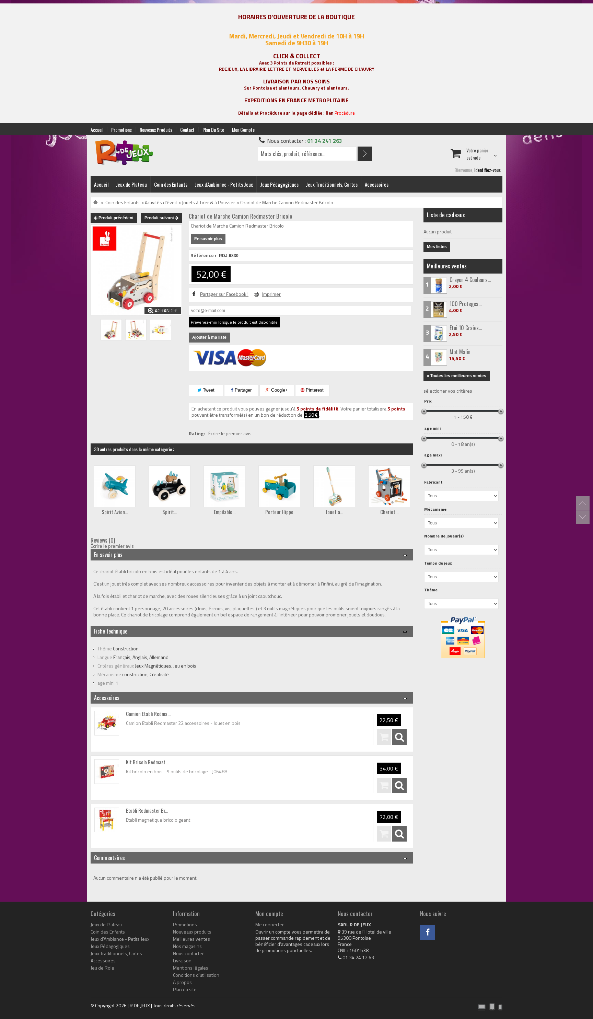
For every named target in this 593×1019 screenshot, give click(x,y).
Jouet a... (334, 511)
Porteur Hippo (279, 511)
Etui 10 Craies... (466, 328)
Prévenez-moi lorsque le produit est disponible (234, 322)
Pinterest (314, 390)
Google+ (279, 390)
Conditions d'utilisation (196, 975)
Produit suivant (159, 218)
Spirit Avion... (115, 511)
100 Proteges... (465, 304)
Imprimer (271, 294)
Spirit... (169, 511)
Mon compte (243, 129)
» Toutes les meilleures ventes (456, 375)
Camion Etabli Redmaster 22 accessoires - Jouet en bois (183, 723)
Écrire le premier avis (230, 433)
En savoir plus (208, 238)
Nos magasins (187, 946)
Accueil (97, 129)
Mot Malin (460, 352)
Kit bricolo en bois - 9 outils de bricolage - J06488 (176, 771)
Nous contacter (188, 953)
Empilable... (224, 511)
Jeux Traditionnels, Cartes (332, 184)
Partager (242, 390)
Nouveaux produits (156, 129)
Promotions (121, 129)
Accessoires (376, 184)
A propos (182, 982)
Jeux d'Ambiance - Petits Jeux (224, 184)
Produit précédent (115, 218)
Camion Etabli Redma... (148, 713)
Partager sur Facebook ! (224, 294)
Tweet (207, 390)
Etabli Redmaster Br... (147, 810)
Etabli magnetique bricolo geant (158, 819)
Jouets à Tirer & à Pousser (208, 202)
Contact (187, 129)
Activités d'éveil (161, 202)
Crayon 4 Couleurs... (470, 280)
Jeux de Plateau (131, 184)
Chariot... (389, 511)
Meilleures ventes (447, 266)
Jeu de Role (102, 968)
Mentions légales (190, 968)
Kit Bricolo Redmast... (147, 762)
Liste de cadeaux (446, 214)
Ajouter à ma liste (209, 337)
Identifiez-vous (487, 169)
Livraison (182, 961)
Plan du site (213, 129)
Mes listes (437, 246)
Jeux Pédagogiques (279, 184)
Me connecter (269, 925)
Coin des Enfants (170, 184)
